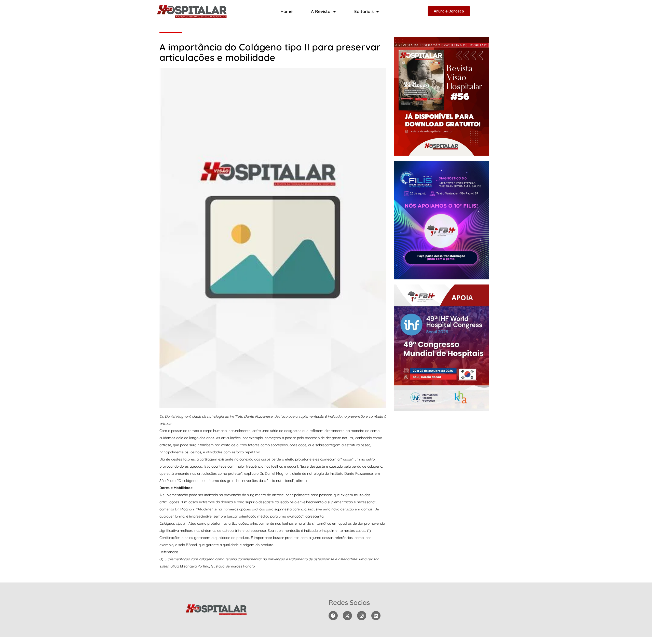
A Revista (321, 11)
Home (286, 11)
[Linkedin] (376, 615)
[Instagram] (361, 615)
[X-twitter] (347, 615)
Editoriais (364, 11)
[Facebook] (333, 615)
